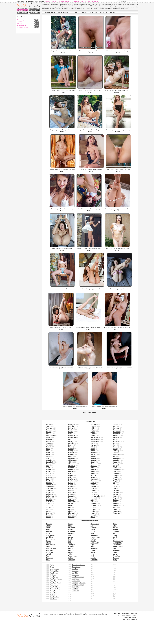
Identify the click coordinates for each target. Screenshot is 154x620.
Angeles (49, 439)
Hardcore (71, 479)
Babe (48, 453)
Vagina (115, 494)
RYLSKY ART (93, 12)
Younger (116, 511)
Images (71, 498)
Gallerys (71, 453)
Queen (93, 517)
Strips (115, 462)
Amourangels (51, 436)
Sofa (114, 453)
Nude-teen (72, 531)
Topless (115, 487)
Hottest (71, 492)
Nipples (71, 546)
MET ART (112, 12)
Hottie (70, 494)
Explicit (71, 441)
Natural (93, 458)
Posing (93, 511)
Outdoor (94, 479)
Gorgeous (71, 470)
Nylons (93, 475)
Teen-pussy (95, 543)
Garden (71, 454)
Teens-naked (73, 556)
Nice (92, 462)
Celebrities (50, 487)
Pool (114, 539)
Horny (70, 488)
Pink (92, 554)
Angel (48, 437)
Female (71, 443)
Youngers (116, 513)
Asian (48, 449)
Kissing (70, 511)
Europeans (72, 437)
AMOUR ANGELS (50, 12)
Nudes (93, 473)
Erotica (70, 432)
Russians (116, 437)
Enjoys (70, 428)
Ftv (69, 447)
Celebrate (49, 485)
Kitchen (71, 513)
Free (69, 445)
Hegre (70, 483)
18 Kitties (95, 1)
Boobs (48, 473)
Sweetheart (117, 470)
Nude (92, 471)
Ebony (48, 517)
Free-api (93, 528)
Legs (92, 545)
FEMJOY (84, 12)
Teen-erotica (50, 545)
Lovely (93, 432)
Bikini (48, 468)
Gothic (70, 471)
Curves (48, 502)
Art (47, 445)
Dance (48, 509)
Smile (115, 449)
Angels (48, 443)
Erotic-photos (118, 546)
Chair (92, 556)
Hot (69, 490)
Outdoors (94, 481)
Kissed (70, 509)
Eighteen (71, 424)
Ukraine (116, 490)
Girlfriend (71, 458)
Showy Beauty (21, 25)
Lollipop (93, 428)
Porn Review (35, 12)
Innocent (71, 502)
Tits (114, 483)
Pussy (93, 515)
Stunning (116, 464)
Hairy (70, 477)
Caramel (49, 483)
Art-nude (49, 550)
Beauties (49, 460)
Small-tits (94, 560)
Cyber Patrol (116, 613)
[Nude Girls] (28, 7)
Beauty (48, 464)
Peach (93, 488)
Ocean (93, 477)
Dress (48, 515)
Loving (93, 436)
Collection (49, 494)
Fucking (71, 449)
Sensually (116, 441)
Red (114, 426)
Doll (47, 511)
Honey (70, 487)
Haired (70, 475)
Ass (47, 451)
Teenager (116, 475)
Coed (48, 492)
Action (48, 424)
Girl (69, 456)
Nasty (93, 456)
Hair (69, 473)
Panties (93, 483)
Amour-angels (118, 541)
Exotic (70, 439)
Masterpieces (95, 437)
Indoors (71, 500)
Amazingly (116, 550)
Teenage (116, 473)
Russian (115, 436)
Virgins (115, 498)
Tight (70, 554)
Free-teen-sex (51, 539)
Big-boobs (72, 528)
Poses (93, 509)
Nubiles (93, 470)
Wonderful (116, 505)
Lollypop (94, 430)
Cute (47, 505)
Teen (114, 471)
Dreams (49, 513)
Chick (48, 490)
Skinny (115, 447)
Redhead (116, 428)
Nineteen (94, 464)
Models (93, 453)
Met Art (54, 1)
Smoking (116, 451)
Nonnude (94, 466)
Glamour (71, 466)
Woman (115, 500)
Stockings (116, 458)
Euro (70, 434)
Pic (92, 500)
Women (115, 502)
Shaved (48, 526)
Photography (95, 496)
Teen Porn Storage (22, 27)
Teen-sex (49, 531)
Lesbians (94, 424)
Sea (114, 439)
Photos (93, 498)
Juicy (70, 505)
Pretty (93, 513)
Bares (48, 456)
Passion (93, 487)
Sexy (114, 445)
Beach (48, 458)
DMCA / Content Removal (129, 619)
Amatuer (49, 430)
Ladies (70, 515)
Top (114, 485)
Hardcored (72, 481)
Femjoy (47, 1)
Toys (114, 488)
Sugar (115, 466)
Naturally (94, 460)
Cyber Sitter (133, 613)
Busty (48, 479)
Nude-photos (117, 543)
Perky (93, 490)
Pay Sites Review (22, 12)
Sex (114, 443)
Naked (93, 454)
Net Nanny (125, 613)
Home (94, 412)
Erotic (70, 430)
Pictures (93, 505)
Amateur (49, 428)
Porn (92, 507)
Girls (70, 462)
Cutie (48, 507)
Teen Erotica (85, 1)
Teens (115, 479)
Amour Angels (64, 1)
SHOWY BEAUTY (63, 12)
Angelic (48, 441)
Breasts (48, 475)
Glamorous (72, 464)
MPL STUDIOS (75, 12)
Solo (114, 456)
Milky (93, 449)
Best (47, 466)
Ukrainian (116, 492)
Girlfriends (72, 460)
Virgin (115, 496)
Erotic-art (49, 552)
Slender (93, 558)
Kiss (69, 507)
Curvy (48, 504)
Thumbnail (117, 545)
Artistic (48, 447)
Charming (49, 488)
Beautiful (49, 462)
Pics (92, 502)
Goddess (71, 468)
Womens (116, 504)
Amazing (49, 432)
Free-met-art (50, 535)
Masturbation (95, 441)
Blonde (48, 470)
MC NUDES (103, 12)
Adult (48, 426)
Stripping (116, 460)
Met (92, 443)
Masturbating (95, 439)
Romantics (116, 434)
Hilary (70, 485)
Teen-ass (49, 524)
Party (92, 485)
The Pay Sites (75, 1)
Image (70, 496)
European (71, 436)
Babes (48, 454)
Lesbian (71, 517)
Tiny (114, 481)
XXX (114, 507)
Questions (116, 424)
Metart (93, 445)
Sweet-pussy (95, 537)
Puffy (48, 533)
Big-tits (70, 548)
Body (48, 471)
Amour (48, 434)
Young (115, 509)
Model (93, 451)
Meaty (115, 548)
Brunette (49, 477)
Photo (93, 494)
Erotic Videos (35, 10)
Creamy (49, 500)
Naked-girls (95, 524)
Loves (93, 434)
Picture (93, 504)
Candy (48, 481)
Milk (92, 447)
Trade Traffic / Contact (130, 617)
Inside (70, 504)
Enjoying (71, 426)
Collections (50, 496)
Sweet (115, 468)
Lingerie (93, 426)
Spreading (116, 556)
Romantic (116, 432)
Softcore (116, 454)
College (48, 498)
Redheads (116, 430)
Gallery (70, 451)
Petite (93, 492)
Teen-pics (49, 558)
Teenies (115, 477)
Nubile (93, 468)
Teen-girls (71, 545)
